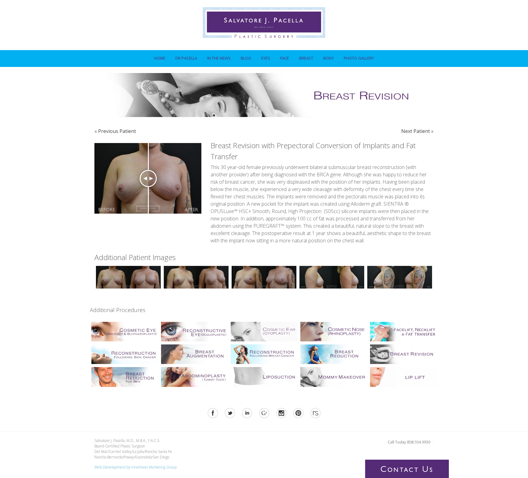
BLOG (246, 58)
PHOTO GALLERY (359, 58)
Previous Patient (117, 131)
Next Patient (415, 131)
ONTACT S (407, 470)
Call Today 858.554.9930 (409, 442)
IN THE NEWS (219, 58)
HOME (159, 58)
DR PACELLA (184, 56)
